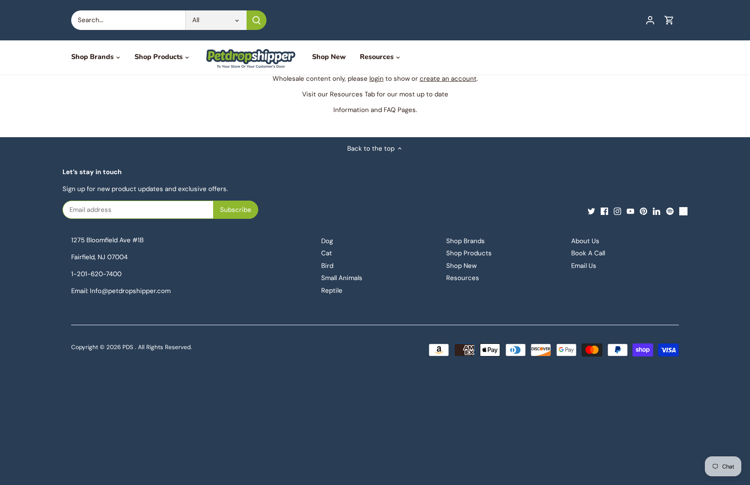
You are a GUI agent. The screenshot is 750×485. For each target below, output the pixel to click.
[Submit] (256, 20)
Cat (326, 253)
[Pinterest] (643, 210)
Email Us (583, 265)
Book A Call (588, 253)
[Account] (650, 20)
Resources (462, 278)
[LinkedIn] (656, 210)
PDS (127, 347)
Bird (327, 265)
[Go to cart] (669, 20)
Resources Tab (352, 94)
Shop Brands (465, 241)
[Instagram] (617, 210)
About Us (585, 241)
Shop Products (469, 253)
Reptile (331, 290)
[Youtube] (630, 210)
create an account (448, 78)
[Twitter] (591, 210)
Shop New (461, 265)
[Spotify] (670, 210)
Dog (327, 241)
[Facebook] (604, 210)
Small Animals (341, 278)
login (376, 78)
